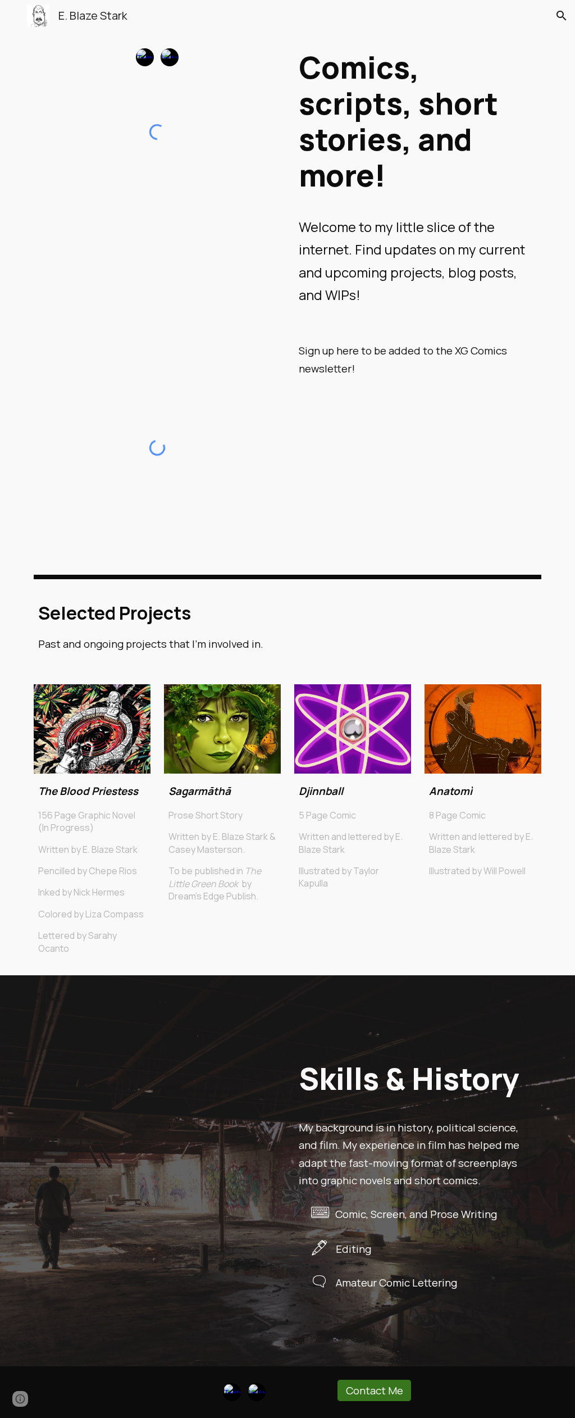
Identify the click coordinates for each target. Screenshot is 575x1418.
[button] (13, 15)
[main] (418, 178)
